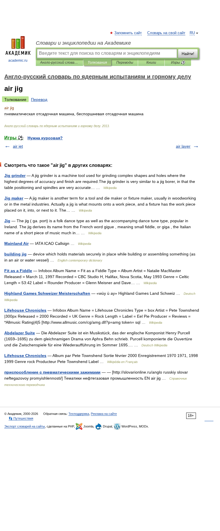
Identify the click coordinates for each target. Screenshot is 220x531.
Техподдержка (78, 413)
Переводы (124, 62)
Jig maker (13, 198)
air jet (18, 146)
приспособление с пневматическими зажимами (52, 372)
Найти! (188, 53)
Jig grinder (14, 175)
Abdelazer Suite (19, 333)
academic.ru (18, 60)
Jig (7, 220)
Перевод (39, 99)
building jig (15, 254)
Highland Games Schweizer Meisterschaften (47, 293)
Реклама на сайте (104, 413)
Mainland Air (16, 243)
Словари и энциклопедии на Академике (83, 43)
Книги (151, 62)
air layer (183, 146)
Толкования (97, 62)
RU (192, 33)
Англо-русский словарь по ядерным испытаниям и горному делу (59, 62)
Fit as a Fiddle (18, 270)
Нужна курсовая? (45, 138)
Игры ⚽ (178, 62)
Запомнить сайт (128, 33)
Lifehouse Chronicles (25, 310)
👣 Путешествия (21, 418)
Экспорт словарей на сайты (24, 426)
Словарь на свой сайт (166, 33)
